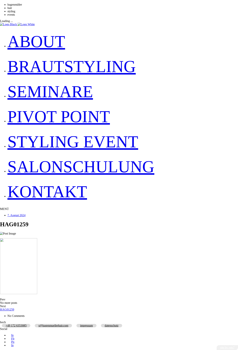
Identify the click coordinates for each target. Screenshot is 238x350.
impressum (86, 325)
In (12, 335)
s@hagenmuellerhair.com (53, 325)
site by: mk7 (227, 347)
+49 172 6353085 (16, 325)
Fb (12, 338)
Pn (12, 341)
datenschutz (111, 325)
